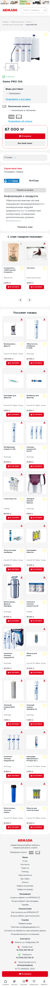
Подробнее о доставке (18, 99)
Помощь (25, 871)
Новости (25, 868)
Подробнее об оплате (20, 121)
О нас (25, 861)
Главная (5, 22)
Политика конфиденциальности (25, 927)
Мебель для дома (17, 22)
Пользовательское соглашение (25, 934)
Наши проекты (25, 875)
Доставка (25, 879)
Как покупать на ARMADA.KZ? (25, 912)
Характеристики (13, 169)
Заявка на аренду (25, 889)
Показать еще (25, 227)
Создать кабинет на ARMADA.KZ (25, 897)
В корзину (26, 136)
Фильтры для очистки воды (13, 24)
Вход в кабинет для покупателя (25, 916)
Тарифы (25, 905)
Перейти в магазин (25, 190)
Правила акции (25, 923)
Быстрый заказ (25, 143)
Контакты (25, 864)
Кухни (28, 22)
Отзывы (8, 157)
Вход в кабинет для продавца (25, 901)
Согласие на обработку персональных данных (25, 931)
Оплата (25, 882)
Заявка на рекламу (25, 886)
